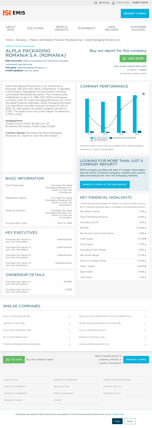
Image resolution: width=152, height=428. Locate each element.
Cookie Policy (112, 393)
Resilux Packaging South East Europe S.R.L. (105, 316)
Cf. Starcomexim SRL (15, 337)
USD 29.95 (135, 58)
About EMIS (11, 28)
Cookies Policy (118, 414)
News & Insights (61, 28)
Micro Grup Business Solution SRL (100, 323)
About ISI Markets (15, 387)
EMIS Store (123, 3)
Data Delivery (112, 28)
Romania (21, 40)
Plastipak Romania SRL (17, 330)
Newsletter (61, 387)
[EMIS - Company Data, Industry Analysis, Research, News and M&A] (15, 14)
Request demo (13, 400)
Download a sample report (133, 73)
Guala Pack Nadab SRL (17, 316)
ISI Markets (86, 28)
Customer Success (138, 28)
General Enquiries (15, 393)
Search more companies (20, 46)
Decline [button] (130, 421)
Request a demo (136, 360)
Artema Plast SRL (14, 323)
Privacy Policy (112, 387)
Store (57, 400)
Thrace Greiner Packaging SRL (22, 344)
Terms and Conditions (117, 380)
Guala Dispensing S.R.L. (93, 330)
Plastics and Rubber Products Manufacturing (56, 40)
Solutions (35, 28)
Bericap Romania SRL (92, 337)
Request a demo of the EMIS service (105, 185)
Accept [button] (117, 421)
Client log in (140, 3)
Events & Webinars (65, 380)
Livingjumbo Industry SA (94, 344)
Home (9, 40)
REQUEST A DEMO (135, 13)
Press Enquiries (64, 393)
